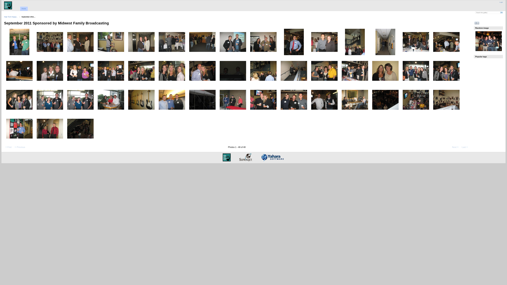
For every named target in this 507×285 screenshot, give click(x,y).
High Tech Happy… (11, 17)
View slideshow (477, 23)
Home (24, 9)
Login (501, 2)
